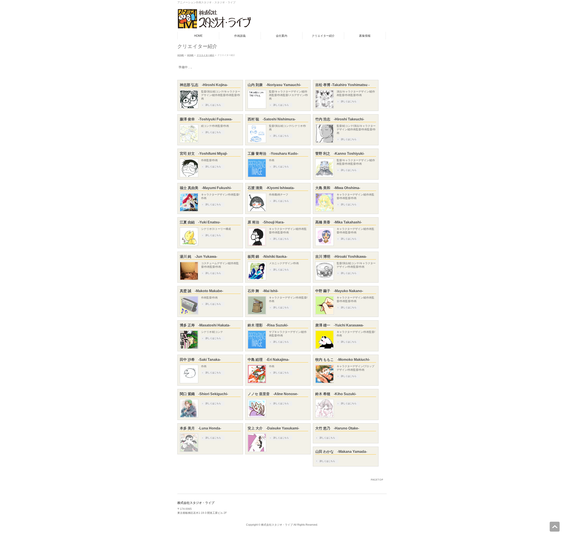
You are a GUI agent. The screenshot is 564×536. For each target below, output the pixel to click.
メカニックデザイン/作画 (284, 263)
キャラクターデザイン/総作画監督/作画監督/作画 (355, 196)
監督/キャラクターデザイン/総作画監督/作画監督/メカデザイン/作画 (288, 95)
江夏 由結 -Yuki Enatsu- (200, 222)
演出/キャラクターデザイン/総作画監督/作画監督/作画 (356, 93)
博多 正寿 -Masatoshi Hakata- (205, 325)
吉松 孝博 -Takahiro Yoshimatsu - (342, 85)
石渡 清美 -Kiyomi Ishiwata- (271, 188)
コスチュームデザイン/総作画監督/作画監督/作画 (220, 265)
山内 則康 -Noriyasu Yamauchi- (274, 85)
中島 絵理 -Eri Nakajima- (268, 359)
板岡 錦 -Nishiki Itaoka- (267, 256)
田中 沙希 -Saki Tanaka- (200, 359)
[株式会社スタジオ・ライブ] (214, 24)
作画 (271, 160)
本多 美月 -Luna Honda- (200, 428)
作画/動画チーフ (278, 194)
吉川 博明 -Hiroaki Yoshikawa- (341, 256)
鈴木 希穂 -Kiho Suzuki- (335, 394)
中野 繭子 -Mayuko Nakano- (339, 291)
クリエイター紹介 (205, 55)
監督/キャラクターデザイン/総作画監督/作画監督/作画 (356, 162)
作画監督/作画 (209, 160)
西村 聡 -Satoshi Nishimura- (272, 119)
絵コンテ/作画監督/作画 (215, 125)
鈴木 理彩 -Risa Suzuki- (268, 325)
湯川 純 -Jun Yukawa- (198, 256)
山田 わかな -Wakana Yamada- (341, 451)
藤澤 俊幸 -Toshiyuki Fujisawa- (206, 119)
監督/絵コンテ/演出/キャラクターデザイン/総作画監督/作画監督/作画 (356, 129)
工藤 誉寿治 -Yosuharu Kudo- (273, 153)
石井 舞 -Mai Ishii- (263, 291)
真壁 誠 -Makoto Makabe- (201, 291)
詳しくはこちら (213, 105)
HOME (180, 55)
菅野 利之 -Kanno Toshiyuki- (339, 153)
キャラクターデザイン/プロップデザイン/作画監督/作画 (355, 368)
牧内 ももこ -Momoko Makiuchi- (342, 359)
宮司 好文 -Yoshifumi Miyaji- (204, 153)
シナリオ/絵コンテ (212, 331)
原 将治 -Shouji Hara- (266, 222)
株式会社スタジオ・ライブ (277, 524)
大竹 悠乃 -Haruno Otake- (337, 428)
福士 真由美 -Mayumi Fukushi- (206, 188)
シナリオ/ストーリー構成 (216, 228)
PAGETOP (377, 480)
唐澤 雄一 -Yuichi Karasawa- (339, 325)
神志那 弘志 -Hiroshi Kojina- (204, 85)
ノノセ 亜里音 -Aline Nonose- (273, 394)
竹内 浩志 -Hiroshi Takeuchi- (339, 119)
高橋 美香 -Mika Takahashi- (338, 222)
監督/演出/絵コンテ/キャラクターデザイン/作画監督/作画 (356, 265)
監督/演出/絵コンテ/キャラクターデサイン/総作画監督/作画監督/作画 (220, 95)
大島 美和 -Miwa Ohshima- (337, 188)
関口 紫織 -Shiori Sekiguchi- (204, 394)
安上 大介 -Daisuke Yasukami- (273, 428)
